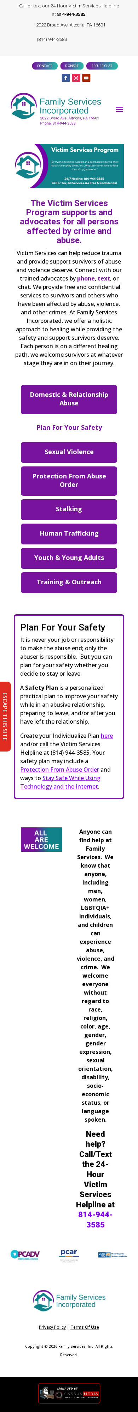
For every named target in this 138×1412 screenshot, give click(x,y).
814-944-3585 (71, 14)
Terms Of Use (84, 1327)
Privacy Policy (52, 1327)
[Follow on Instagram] (76, 78)
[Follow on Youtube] (86, 78)
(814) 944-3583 (52, 39)
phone (86, 278)
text (104, 278)
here (107, 736)
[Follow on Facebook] (66, 78)
